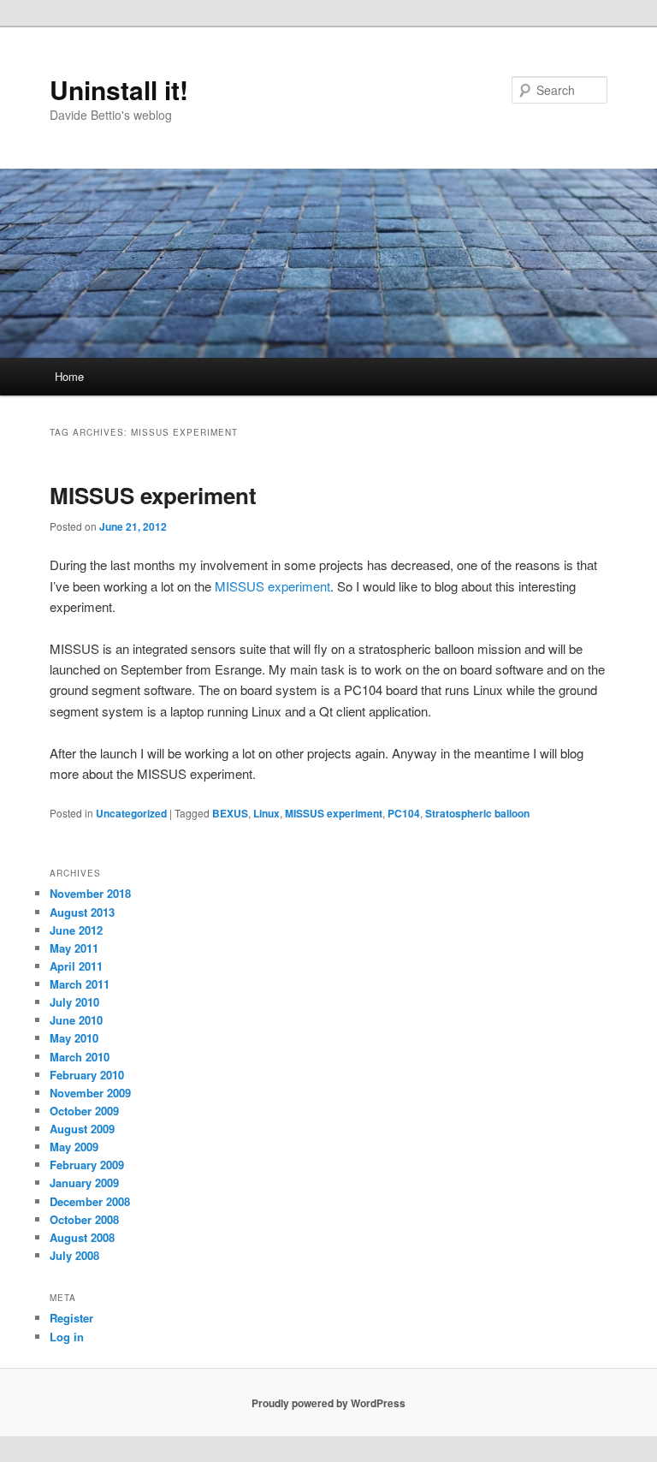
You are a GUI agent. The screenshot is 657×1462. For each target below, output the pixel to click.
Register (71, 1318)
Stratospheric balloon (477, 813)
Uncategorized (131, 813)
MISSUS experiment (153, 495)
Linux (266, 813)
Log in (67, 1336)
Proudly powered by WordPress (328, 1403)
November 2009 (90, 1093)
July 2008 (74, 1255)
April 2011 (76, 966)
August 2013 (82, 912)
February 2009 (87, 1164)
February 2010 (87, 1075)
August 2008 (82, 1237)
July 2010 (74, 1002)
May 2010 (74, 1038)
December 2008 (90, 1201)
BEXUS (230, 813)
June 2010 (76, 1020)
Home (69, 376)
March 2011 (80, 984)
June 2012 (76, 930)
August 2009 (82, 1128)
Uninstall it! (119, 89)
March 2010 (80, 1057)
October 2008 (84, 1219)
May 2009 (74, 1146)
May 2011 (74, 948)
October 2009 (84, 1110)
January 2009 (84, 1182)
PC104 (404, 813)
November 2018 (90, 893)
